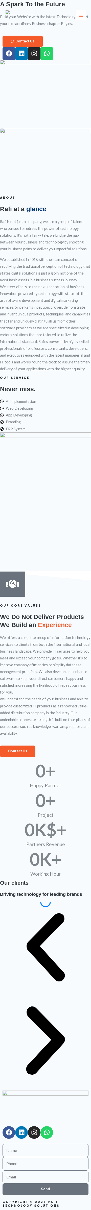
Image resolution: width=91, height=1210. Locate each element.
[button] (45, 948)
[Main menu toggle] (81, 15)
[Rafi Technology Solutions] (20, 15)
